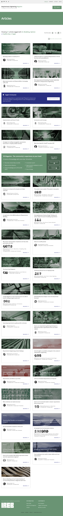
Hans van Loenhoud (14, 353)
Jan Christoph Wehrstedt (44, 435)
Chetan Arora (12, 85)
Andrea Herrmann (10, 248)
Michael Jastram (47, 406)
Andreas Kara (52, 406)
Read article (25, 63)
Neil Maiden (12, 59)
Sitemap (22, 512)
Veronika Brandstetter (54, 435)
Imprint (26, 512)
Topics (58, 7)
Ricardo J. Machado (52, 222)
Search (60, 1)
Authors (56, 1)
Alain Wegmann (45, 194)
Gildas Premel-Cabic (14, 219)
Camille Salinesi (44, 146)
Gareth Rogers (13, 146)
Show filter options (47, 32)
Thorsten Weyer (56, 433)
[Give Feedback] (4, 1)
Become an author (42, 507)
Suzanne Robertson (16, 272)
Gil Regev (39, 194)
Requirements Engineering (11, 7)
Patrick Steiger (54, 358)
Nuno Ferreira (45, 222)
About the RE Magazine (31, 505)
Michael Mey (12, 122)
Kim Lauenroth (48, 358)
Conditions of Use (38, 512)
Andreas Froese (37, 435)
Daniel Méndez (40, 276)
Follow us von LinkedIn (54, 162)
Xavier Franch (46, 276)
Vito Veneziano (19, 303)
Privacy (31, 512)
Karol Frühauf (12, 381)
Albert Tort (12, 483)
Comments (51, 1)
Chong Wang (21, 248)
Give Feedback (41, 503)
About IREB (28, 503)
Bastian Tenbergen (41, 433)
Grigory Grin (12, 325)
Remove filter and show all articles (56, 38)
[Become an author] (8, 1)
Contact (28, 507)
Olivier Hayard (50, 194)
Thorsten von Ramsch (14, 193)
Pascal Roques (44, 458)
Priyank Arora (44, 300)
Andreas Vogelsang (52, 276)
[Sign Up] (1, 1)
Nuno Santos (40, 222)
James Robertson (23, 272)
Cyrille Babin (44, 60)
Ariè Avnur (12, 459)
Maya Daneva (16, 248)
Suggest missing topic (53, 98)
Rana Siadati (9, 303)
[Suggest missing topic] (6, 1)
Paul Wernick (14, 303)
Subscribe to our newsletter (54, 167)
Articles (46, 1)
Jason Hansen (44, 331)
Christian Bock (44, 84)
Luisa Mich (46, 244)
